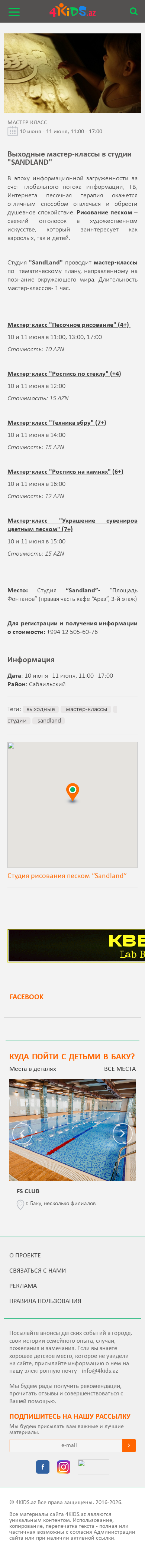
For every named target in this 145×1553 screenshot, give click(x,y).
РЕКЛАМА (23, 1286)
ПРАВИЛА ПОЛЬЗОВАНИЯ (45, 1301)
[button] (72, 793)
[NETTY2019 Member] (93, 1468)
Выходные (40, 709)
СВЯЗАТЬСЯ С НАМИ (37, 1270)
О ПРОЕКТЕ (25, 1255)
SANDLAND (48, 720)
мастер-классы (85, 709)
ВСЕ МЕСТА (120, 1069)
